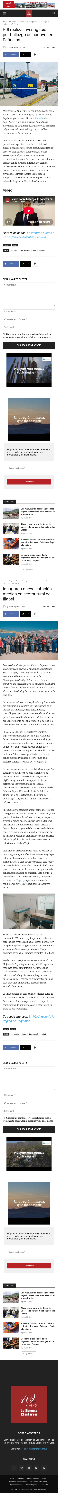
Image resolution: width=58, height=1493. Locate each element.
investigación (25, 250)
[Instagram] (21, 1468)
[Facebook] (14, 1468)
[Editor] (4, 47)
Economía (20, 1478)
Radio (44, 1478)
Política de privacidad (38, 1481)
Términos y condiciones (18, 1481)
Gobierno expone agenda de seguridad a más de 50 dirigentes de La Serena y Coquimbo (37, 558)
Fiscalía (39, 118)
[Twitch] (36, 1468)
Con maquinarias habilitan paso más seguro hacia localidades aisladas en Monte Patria (38, 511)
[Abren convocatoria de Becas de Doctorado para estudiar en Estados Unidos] (11, 528)
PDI (34, 250)
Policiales (12, 21)
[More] (35, 54)
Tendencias (44, 1484)
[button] (4, 13)
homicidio (14, 250)
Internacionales (33, 1478)
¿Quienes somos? (16, 1484)
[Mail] (29, 1468)
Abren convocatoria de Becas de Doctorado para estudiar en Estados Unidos (38, 527)
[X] (44, 1468)
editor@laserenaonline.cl (35, 1448)
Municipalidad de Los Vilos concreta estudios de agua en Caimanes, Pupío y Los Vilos (38, 542)
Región (15, 245)
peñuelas (42, 250)
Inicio (5, 21)
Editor (11, 47)
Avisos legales (31, 1484)
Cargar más (28, 569)
